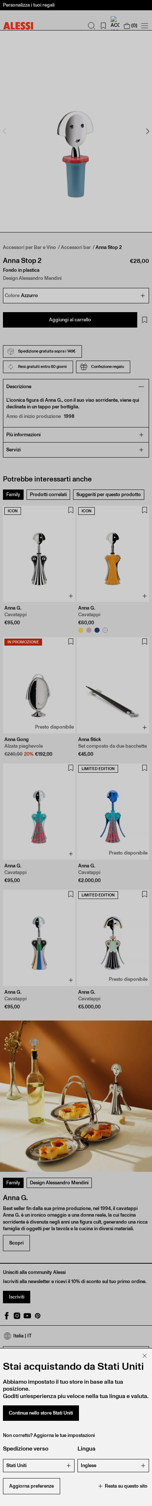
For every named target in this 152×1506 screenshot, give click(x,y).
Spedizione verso (25, 1448)
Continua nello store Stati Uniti (41, 1413)
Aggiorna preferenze (31, 1486)
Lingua (86, 1448)
